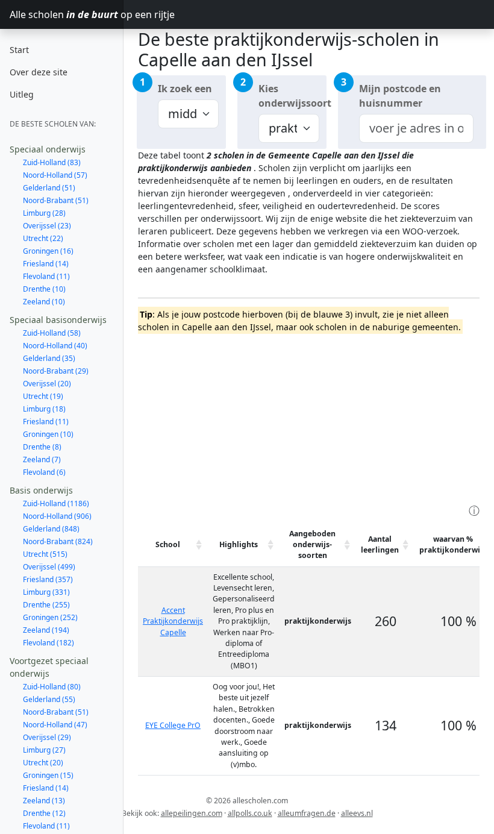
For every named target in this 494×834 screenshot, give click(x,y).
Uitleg (22, 94)
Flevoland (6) (44, 472)
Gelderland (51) (49, 188)
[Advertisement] (316, 417)
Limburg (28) (44, 213)
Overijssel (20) (47, 383)
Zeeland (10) (44, 301)
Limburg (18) (44, 409)
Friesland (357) (48, 579)
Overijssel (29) (47, 737)
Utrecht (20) (43, 762)
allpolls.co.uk (250, 813)
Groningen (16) (48, 251)
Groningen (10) (48, 434)
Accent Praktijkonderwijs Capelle (173, 621)
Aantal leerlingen (380, 544)
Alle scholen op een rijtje (67, 14)
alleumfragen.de (307, 813)
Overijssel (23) (47, 226)
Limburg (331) (46, 592)
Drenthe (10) (44, 289)
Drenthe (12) (44, 813)
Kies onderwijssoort (292, 96)
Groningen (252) (50, 617)
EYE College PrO (173, 725)
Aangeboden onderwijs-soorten (312, 544)
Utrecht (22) (43, 238)
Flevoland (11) (46, 276)
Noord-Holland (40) (55, 345)
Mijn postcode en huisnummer (400, 96)
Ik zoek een (185, 88)
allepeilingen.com (191, 813)
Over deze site (38, 72)
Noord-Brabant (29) (56, 371)
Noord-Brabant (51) (56, 200)
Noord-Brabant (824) (58, 541)
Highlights (238, 544)
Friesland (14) (46, 264)
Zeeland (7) (42, 459)
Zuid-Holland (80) (52, 687)
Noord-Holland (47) (55, 725)
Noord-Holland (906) (57, 516)
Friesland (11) (46, 421)
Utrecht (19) (43, 396)
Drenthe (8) (42, 447)
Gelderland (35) (49, 358)
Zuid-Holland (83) (52, 162)
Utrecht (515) (45, 554)
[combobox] (416, 128)
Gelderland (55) (49, 699)
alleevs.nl (357, 813)
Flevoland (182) (48, 643)
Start (19, 49)
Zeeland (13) (44, 800)
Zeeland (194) (46, 630)
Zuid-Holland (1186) (56, 503)
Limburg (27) (44, 750)
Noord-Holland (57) (55, 175)
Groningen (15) (48, 775)
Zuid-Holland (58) (52, 333)
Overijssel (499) (49, 567)
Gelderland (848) (51, 529)
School (167, 544)
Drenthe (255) (46, 605)
